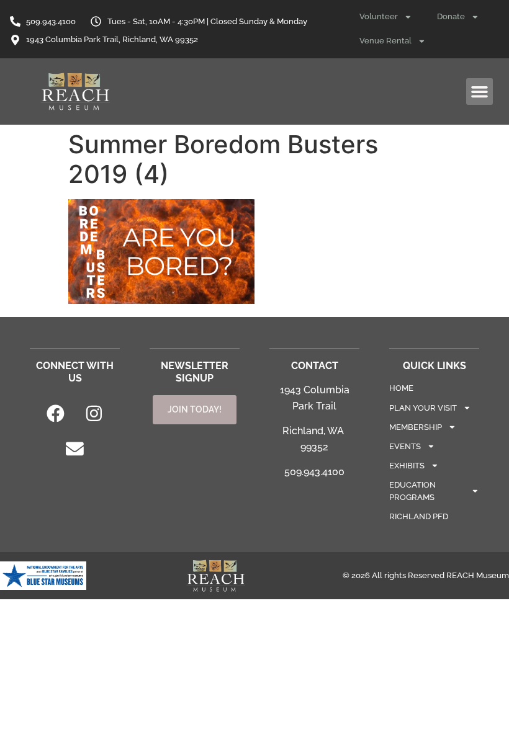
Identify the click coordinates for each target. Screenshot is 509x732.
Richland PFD (418, 516)
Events (405, 446)
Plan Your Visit (423, 408)
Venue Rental (385, 40)
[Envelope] (75, 449)
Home (401, 388)
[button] (479, 91)
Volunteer (378, 16)
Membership (415, 427)
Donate (451, 16)
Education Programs (412, 490)
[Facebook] (55, 413)
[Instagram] (94, 413)
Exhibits (407, 465)
